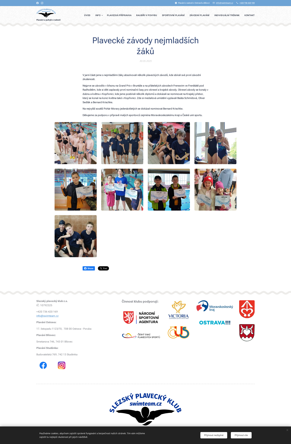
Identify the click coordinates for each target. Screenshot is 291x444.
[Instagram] (42, 3)
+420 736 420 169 (247, 3)
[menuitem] (88, 15)
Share (90, 268)
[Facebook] (37, 3)
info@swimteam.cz (224, 3)
